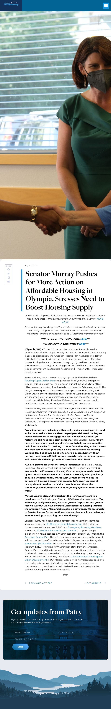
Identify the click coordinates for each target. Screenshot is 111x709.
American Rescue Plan (37, 537)
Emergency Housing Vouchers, (85, 527)
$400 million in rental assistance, (64, 524)
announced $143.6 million (38, 543)
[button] (106, 6)
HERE (82, 344)
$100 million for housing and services (56, 530)
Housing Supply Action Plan (40, 380)
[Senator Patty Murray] (11, 7)
